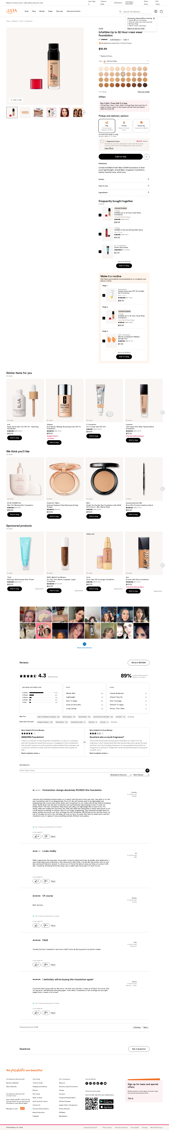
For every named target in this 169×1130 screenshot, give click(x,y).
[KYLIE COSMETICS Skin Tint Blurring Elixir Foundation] (25, 484)
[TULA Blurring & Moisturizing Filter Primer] (25, 559)
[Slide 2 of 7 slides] (25, 112)
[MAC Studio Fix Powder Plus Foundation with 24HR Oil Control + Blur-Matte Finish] (104, 485)
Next (146, 1027)
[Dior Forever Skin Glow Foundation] (144, 560)
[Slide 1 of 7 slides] (12, 112)
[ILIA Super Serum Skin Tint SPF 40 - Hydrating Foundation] (25, 407)
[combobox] (124, 62)
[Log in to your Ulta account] (155, 11)
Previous (137, 1027)
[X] (154, 18)
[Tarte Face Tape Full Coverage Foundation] (104, 559)
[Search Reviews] (147, 771)
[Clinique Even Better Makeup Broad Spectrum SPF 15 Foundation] (65, 409)
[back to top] (162, 1123)
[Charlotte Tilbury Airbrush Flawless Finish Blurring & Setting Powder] (65, 485)
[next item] (83, 112)
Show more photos (84, 648)
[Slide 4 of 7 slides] (51, 112)
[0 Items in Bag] (161, 11)
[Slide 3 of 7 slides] (38, 112)
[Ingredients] (124, 192)
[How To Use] (124, 186)
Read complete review (29, 753)
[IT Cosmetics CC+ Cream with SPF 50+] (104, 406)
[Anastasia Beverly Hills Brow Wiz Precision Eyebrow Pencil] (144, 484)
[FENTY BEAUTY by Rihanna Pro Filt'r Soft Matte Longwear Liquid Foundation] (65, 559)
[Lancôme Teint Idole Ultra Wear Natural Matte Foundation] (144, 408)
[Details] (124, 179)
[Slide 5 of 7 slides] (64, 112)
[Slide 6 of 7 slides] (77, 112)
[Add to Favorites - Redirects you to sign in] (146, 157)
